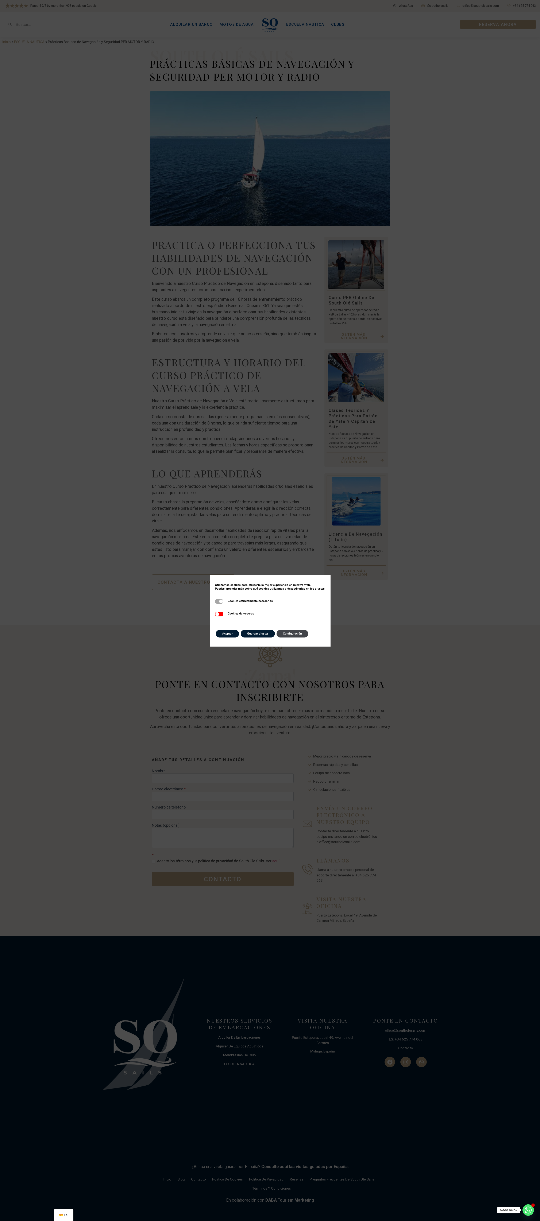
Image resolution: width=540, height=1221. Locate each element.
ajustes (320, 589)
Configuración (292, 634)
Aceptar (227, 634)
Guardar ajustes (258, 634)
